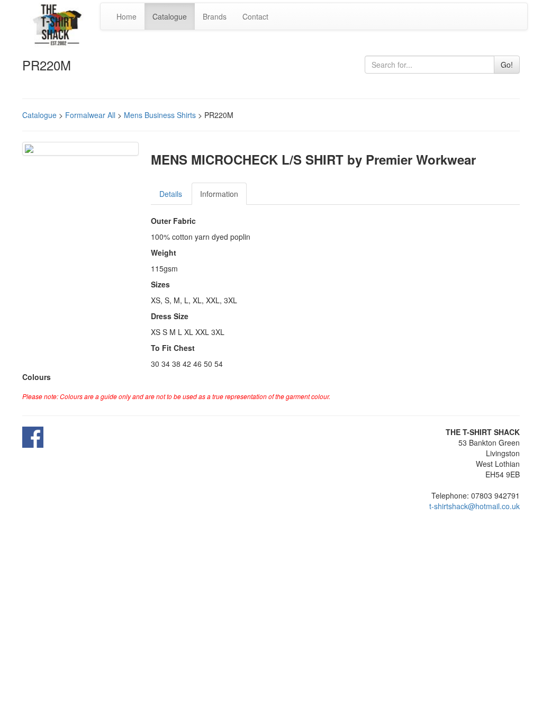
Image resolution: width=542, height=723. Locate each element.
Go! (507, 64)
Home (126, 16)
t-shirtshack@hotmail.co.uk (474, 506)
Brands (215, 16)
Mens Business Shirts (160, 115)
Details (170, 193)
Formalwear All (90, 115)
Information (219, 193)
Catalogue (169, 16)
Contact (255, 16)
